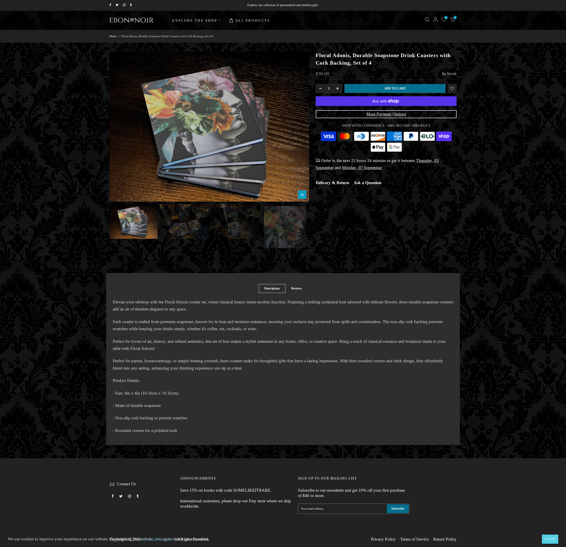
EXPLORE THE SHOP (194, 20)
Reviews (296, 288)
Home (113, 36)
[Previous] (117, 126)
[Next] (301, 126)
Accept (550, 539)
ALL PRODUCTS (252, 20)
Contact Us (126, 484)
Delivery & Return (332, 183)
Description (272, 288)
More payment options (386, 114)
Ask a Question (367, 183)
